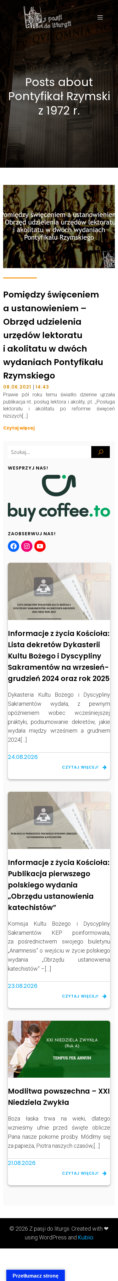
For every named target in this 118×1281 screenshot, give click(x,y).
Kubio (85, 1237)
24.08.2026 (23, 757)
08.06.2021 (17, 387)
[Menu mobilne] (100, 17)
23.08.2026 (22, 986)
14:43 (42, 387)
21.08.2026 (22, 1163)
